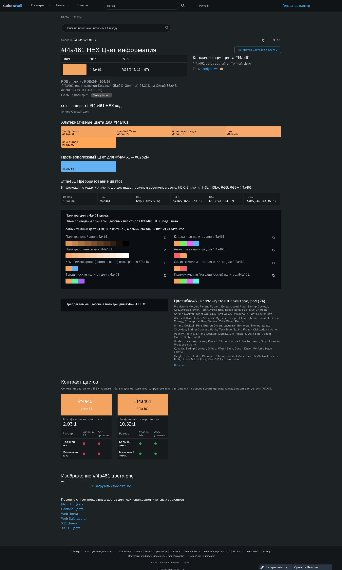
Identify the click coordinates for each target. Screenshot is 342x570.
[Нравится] (263, 40)
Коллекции (125, 551)
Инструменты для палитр (100, 551)
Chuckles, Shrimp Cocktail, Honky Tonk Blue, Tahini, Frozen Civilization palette (225, 329)
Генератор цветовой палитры (257, 49)
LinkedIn (187, 562)
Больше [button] (82, 5)
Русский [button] (204, 5)
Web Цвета (69, 514)
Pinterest (175, 562)
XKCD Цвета (71, 528)
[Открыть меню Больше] (48, 6)
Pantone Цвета (72, 509)
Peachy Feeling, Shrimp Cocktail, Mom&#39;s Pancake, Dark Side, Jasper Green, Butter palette (222, 335)
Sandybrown (101, 95)
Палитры (37, 5)
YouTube (164, 562)
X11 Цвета (69, 523)
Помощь (266, 551)
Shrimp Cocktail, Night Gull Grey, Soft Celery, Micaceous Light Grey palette (223, 313)
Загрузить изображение (112, 486)
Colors (12, 6)
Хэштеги (175, 551)
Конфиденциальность (217, 551)
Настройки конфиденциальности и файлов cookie (156, 556)
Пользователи (191, 551)
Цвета (60, 5)
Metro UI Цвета (72, 504)
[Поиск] (183, 6)
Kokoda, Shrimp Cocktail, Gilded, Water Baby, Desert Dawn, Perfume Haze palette (223, 350)
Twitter (154, 562)
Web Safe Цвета (73, 518)
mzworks (210, 556)
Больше (179, 365)
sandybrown (209, 69)
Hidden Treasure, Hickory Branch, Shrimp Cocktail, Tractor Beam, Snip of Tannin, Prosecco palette (227, 343)
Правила (238, 551)
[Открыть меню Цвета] (69, 6)
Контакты (252, 551)
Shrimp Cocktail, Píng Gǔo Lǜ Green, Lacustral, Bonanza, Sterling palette (222, 325)
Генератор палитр (296, 5)
